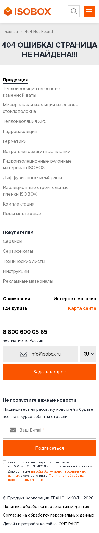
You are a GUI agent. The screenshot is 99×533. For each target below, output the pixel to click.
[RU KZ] (88, 354)
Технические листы (24, 261)
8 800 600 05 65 (25, 332)
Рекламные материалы (28, 281)
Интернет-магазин (75, 299)
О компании (16, 299)
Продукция (15, 80)
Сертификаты (18, 251)
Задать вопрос (49, 372)
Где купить (15, 308)
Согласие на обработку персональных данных (48, 515)
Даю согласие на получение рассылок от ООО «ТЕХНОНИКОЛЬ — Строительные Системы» (50, 464)
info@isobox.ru (45, 354)
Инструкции (16, 271)
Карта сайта (82, 308)
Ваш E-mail (30, 430)
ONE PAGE (69, 524)
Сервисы (12, 241)
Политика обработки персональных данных (46, 506)
